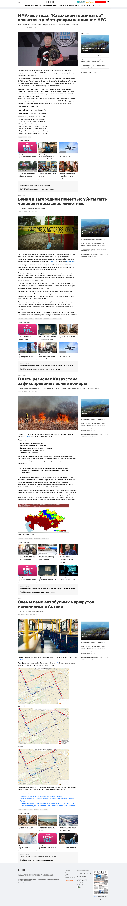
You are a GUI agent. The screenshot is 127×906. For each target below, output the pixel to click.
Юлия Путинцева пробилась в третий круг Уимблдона (35, 185)
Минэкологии (37, 538)
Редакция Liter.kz (22, 27)
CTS (57, 663)
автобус (20, 809)
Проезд (30, 809)
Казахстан (21, 538)
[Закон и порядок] (81, 2)
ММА (29, 137)
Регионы (71, 5)
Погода (84, 46)
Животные (31, 318)
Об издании (67, 872)
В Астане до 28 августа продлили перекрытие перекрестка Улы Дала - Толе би (48, 803)
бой (26, 137)
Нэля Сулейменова (23, 614)
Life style (55, 5)
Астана (25, 809)
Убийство (21, 318)
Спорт (60, 5)
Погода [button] (99, 5)
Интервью (49, 5)
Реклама (67, 874)
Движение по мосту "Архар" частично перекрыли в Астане (41, 796)
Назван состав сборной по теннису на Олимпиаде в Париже (37, 189)
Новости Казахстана (31, 5)
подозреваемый (47, 318)
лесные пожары (28, 538)
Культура (65, 5)
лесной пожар (45, 538)
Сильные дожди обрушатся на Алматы (93, 49)
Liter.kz (52, 261)
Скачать (95, 896)
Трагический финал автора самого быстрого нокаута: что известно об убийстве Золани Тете (46, 365)
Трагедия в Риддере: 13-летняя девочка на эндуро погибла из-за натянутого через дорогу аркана (47, 588)
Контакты (67, 878)
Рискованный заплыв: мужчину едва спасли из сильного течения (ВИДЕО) (41, 369)
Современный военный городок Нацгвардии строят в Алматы (37, 592)
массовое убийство (57, 318)
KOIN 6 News (70, 261)
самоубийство (38, 318)
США (26, 318)
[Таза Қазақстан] (90, 2)
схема (45, 809)
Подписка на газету (100, 2)
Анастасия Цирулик (23, 211)
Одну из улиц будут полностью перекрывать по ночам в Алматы (38, 856)
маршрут (36, 809)
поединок (21, 137)
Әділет (77, 5)
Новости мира (41, 5)
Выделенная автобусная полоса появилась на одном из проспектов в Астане (47, 806)
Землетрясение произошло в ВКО (91, 56)
